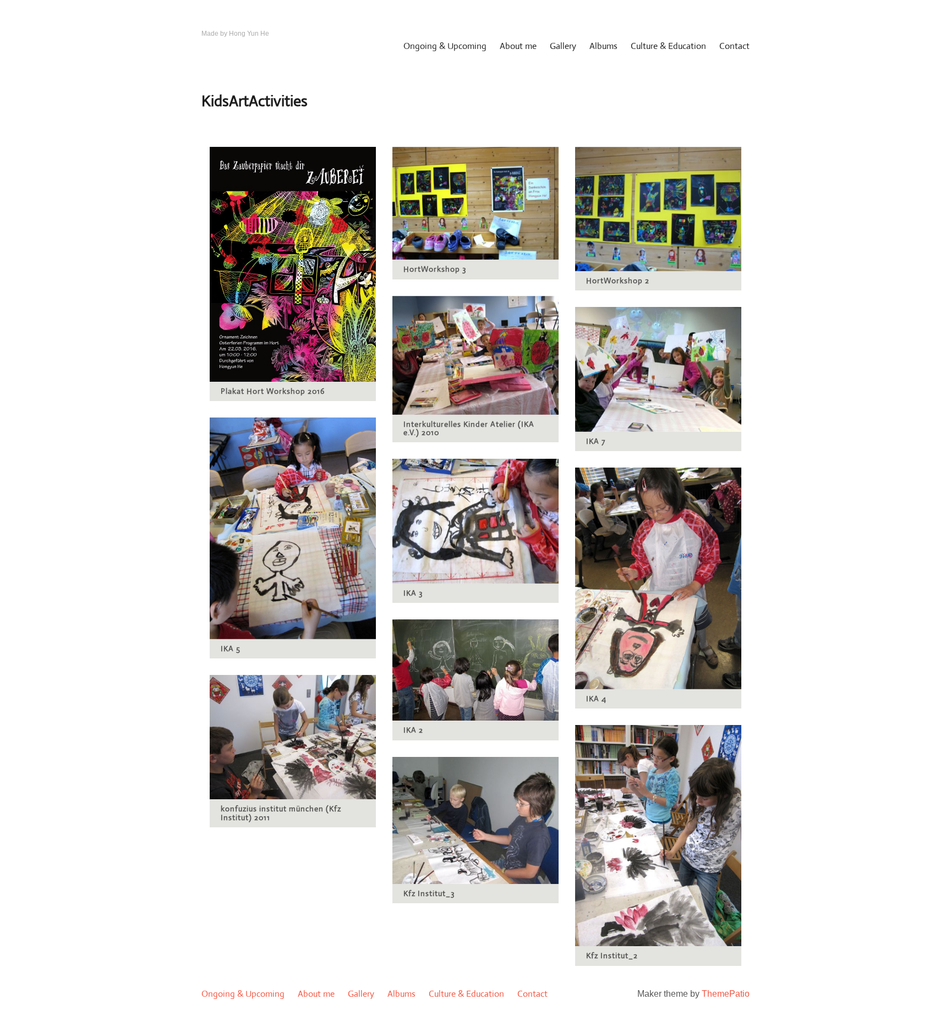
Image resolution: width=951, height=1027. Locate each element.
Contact (734, 46)
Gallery (563, 46)
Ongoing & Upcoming (445, 46)
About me (518, 46)
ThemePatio (726, 993)
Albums (603, 46)
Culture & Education (668, 46)
